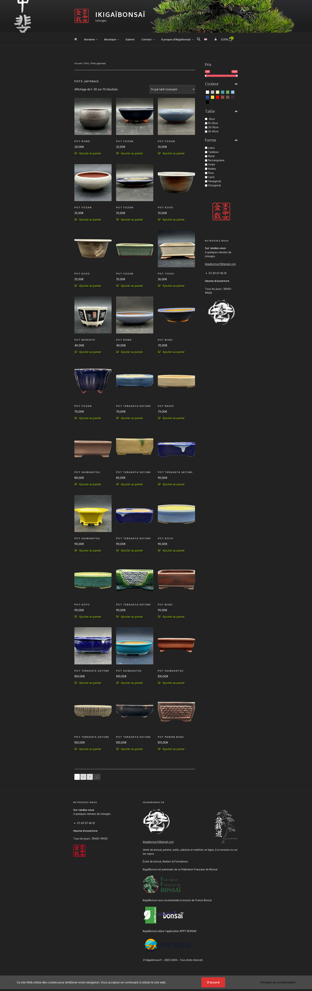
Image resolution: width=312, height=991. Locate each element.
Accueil (78, 63)
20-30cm (213, 127)
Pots (86, 63)
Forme (210, 139)
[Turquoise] (222, 91)
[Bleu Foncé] (207, 96)
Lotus (211, 147)
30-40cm (213, 131)
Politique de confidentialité (277, 982)
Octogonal (214, 185)
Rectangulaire (216, 160)
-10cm (211, 118)
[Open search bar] (198, 39)
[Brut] (222, 96)
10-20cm (213, 123)
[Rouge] (217, 96)
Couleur (212, 83)
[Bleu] (232, 91)
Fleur (211, 172)
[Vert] (227, 91)
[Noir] (207, 102)
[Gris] (212, 91)
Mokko (212, 168)
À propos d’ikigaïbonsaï (176, 39)
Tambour (213, 151)
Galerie (130, 39)
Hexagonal (214, 181)
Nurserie (89, 39)
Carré (211, 177)
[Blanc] (207, 91)
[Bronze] (227, 96)
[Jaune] (212, 96)
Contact (147, 39)
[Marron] (232, 96)
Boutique (110, 39)
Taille (210, 111)
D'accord (213, 982)
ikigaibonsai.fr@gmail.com (220, 263)
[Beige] (217, 91)
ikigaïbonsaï (120, 14)
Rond (211, 156)
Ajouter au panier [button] (90, 153)
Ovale (211, 164)
